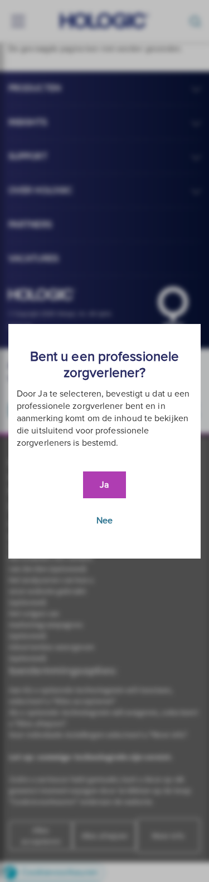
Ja (104, 484)
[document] (104, 441)
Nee (104, 520)
